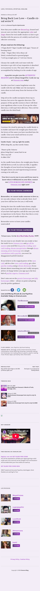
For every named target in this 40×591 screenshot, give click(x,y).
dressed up (25, 30)
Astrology (13, 349)
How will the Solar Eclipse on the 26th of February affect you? (10, 368)
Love (3, 9)
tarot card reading (21, 263)
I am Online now (33, 302)
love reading (14, 353)
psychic (25, 353)
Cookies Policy (25, 559)
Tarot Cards (27, 354)
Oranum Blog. (25, 570)
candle (19, 349)
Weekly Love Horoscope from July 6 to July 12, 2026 (22, 403)
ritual (2, 354)
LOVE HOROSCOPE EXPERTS (20, 182)
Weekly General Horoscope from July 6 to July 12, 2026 (21, 395)
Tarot (21, 354)
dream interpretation (19, 248)
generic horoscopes (24, 278)
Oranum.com (18, 80)
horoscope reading (31, 351)
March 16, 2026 (11, 385)
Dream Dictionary (26, 349)
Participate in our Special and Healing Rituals (31, 368)
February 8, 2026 (11, 393)
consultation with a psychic (11, 253)
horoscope (23, 351)
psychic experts (12, 273)
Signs (11, 354)
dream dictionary (25, 266)
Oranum (20, 353)
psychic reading (26, 246)
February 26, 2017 (12, 14)
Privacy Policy (15, 559)
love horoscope (15, 251)
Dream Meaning (14, 351)
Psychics (9, 9)
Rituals (7, 354)
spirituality (16, 354)
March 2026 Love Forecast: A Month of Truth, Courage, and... (20, 388)
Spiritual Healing (20, 9)
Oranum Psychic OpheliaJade (16, 25)
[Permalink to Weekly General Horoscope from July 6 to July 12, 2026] (4, 396)
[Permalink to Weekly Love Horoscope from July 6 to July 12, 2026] (4, 403)
